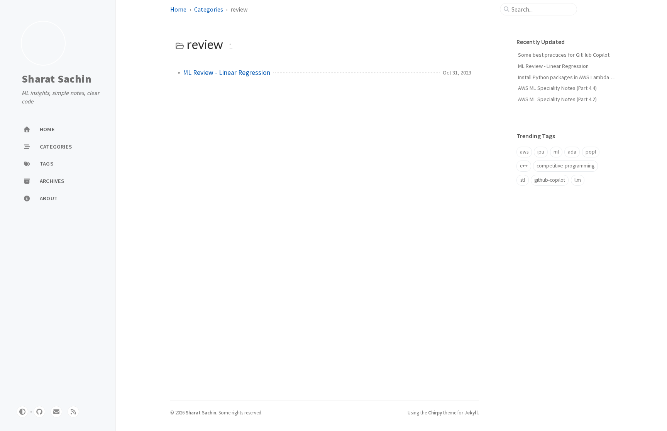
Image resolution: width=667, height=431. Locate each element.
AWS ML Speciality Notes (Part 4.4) (557, 88)
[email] (56, 411)
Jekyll (471, 412)
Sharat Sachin (56, 79)
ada (572, 152)
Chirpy (435, 412)
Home (178, 9)
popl (591, 152)
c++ (524, 165)
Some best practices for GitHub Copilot (563, 54)
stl (522, 180)
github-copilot (549, 180)
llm (577, 180)
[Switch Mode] (22, 411)
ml (556, 152)
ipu (540, 152)
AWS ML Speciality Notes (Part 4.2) (557, 99)
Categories (208, 9)
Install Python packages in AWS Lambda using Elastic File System (592, 77)
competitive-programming (565, 165)
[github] (39, 411)
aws (524, 152)
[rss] (73, 411)
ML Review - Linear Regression (226, 72)
